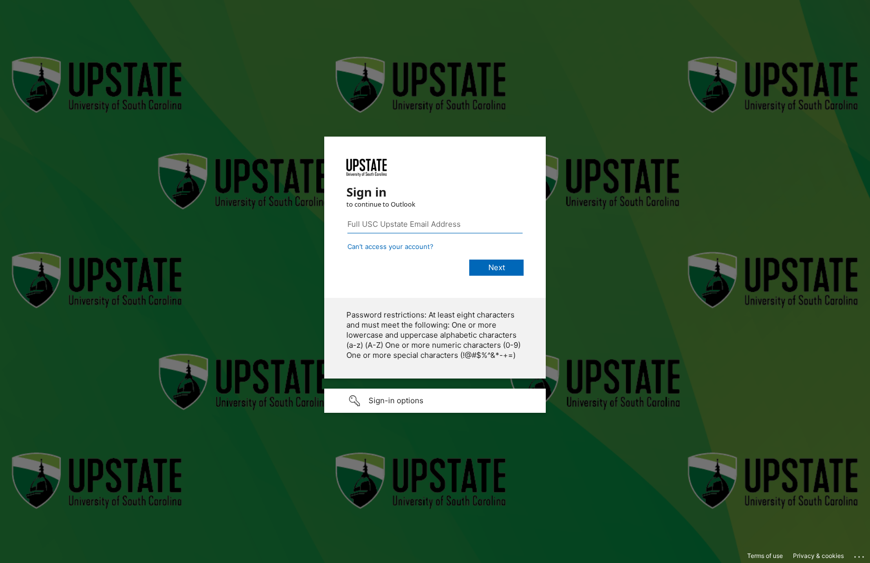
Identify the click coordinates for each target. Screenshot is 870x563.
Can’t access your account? (390, 246)
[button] (435, 401)
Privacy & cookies (818, 555)
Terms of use (765, 555)
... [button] (860, 554)
